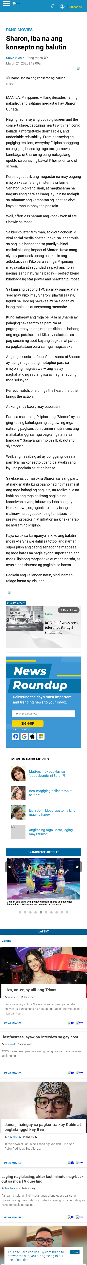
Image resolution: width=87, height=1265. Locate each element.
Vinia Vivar (13, 997)
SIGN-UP (27, 724)
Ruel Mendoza (12, 1188)
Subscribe (75, 7)
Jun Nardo (10, 1044)
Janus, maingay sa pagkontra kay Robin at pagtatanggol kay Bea (42, 1127)
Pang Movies (19, 29)
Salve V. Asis (15, 58)
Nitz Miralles (14, 1136)
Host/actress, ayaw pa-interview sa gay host (39, 1037)
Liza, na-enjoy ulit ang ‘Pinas (30, 989)
